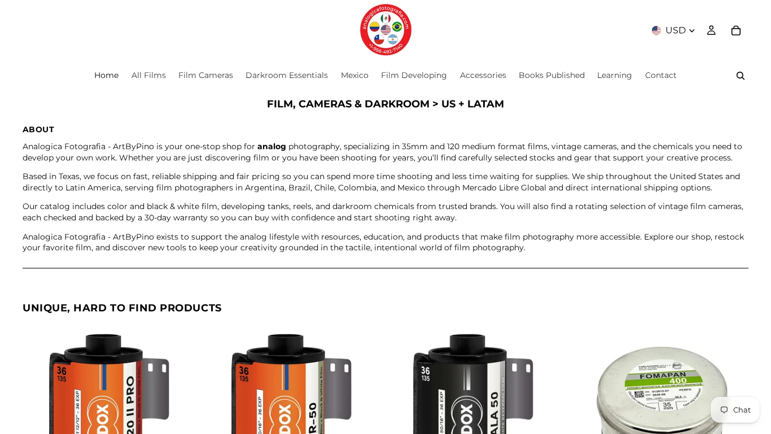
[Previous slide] (39, 413)
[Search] (740, 75)
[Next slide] (186, 413)
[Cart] (736, 30)
